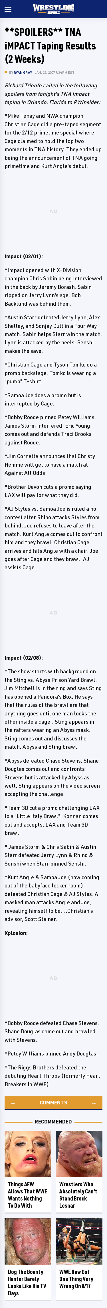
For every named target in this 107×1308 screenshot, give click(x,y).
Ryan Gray (23, 72)
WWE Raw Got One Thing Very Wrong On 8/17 (76, 1279)
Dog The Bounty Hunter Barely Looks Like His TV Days (27, 1282)
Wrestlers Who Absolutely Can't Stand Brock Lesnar (78, 1195)
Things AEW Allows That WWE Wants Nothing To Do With (27, 1195)
